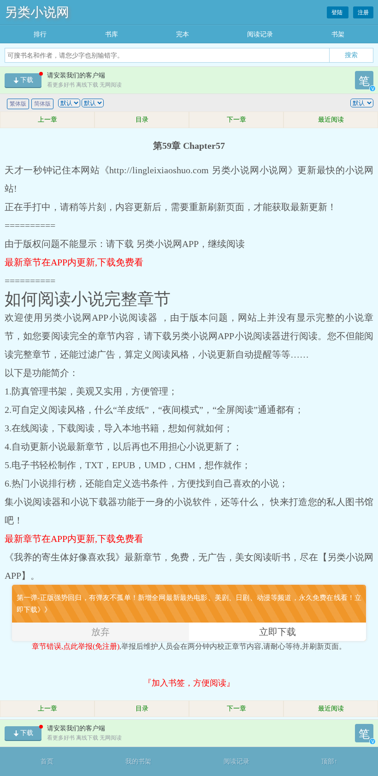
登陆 (337, 12)
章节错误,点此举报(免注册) (75, 646)
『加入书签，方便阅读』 (189, 683)
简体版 (42, 103)
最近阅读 (331, 119)
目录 (142, 119)
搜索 (351, 55)
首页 (47, 761)
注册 (363, 12)
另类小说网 (37, 12)
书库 (111, 34)
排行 (40, 34)
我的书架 (138, 761)
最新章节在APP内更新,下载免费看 (74, 262)
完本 (182, 34)
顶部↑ (329, 761)
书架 (337, 34)
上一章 (47, 119)
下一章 (236, 119)
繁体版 (18, 103)
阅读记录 (260, 34)
